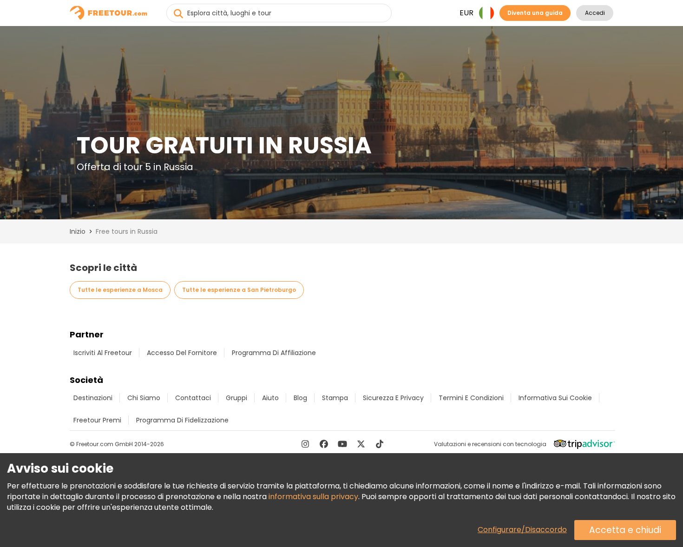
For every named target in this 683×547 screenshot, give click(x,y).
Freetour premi (97, 420)
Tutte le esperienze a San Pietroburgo (239, 290)
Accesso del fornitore (182, 352)
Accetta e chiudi (625, 530)
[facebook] (323, 443)
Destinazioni (92, 397)
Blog (300, 397)
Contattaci (193, 397)
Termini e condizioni (471, 397)
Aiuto (270, 397)
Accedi (595, 13)
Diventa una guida (535, 13)
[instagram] (305, 443)
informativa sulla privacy (313, 496)
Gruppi (236, 397)
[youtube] (342, 443)
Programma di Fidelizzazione (182, 420)
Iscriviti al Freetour (102, 352)
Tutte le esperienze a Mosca (120, 290)
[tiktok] (379, 443)
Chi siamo (143, 397)
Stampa (335, 397)
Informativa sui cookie (555, 397)
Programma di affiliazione (274, 352)
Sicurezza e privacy (393, 397)
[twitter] (361, 443)
